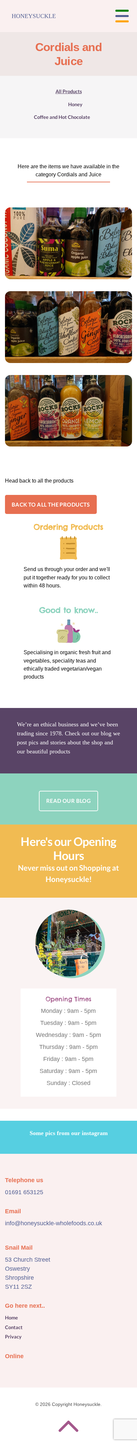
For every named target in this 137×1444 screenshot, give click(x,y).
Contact (14, 1327)
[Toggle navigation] (122, 16)
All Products (69, 91)
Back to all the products (51, 504)
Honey (75, 104)
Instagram (25, 1370)
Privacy (13, 1336)
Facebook (11, 1370)
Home (11, 1317)
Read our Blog (68, 800)
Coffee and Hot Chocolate (62, 117)
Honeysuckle (34, 16)
